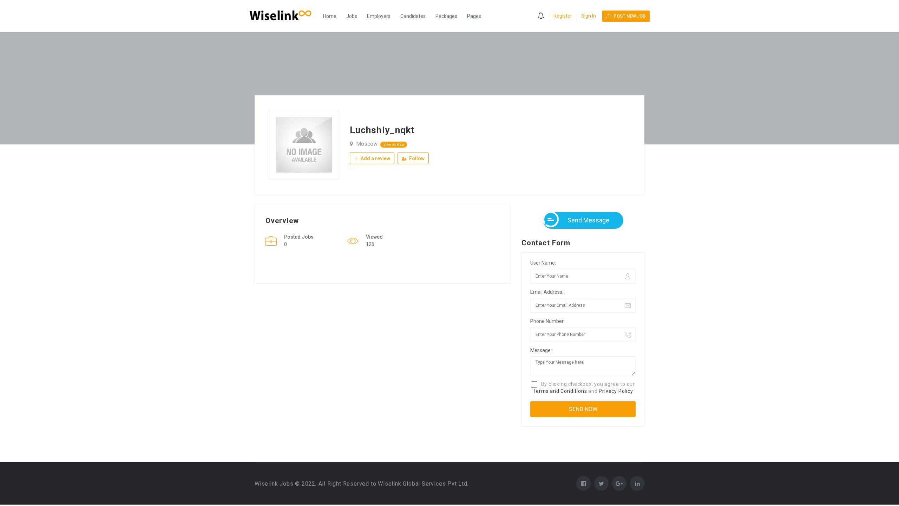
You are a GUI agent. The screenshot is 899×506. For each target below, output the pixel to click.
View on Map (393, 145)
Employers (379, 16)
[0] (540, 16)
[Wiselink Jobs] (284, 16)
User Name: (543, 263)
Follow (416, 158)
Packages (446, 16)
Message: (541, 350)
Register (562, 16)
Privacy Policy (616, 391)
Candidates (413, 16)
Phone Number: (547, 321)
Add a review (375, 158)
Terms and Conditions (560, 391)
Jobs (351, 16)
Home (329, 16)
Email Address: (546, 292)
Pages (474, 16)
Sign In (588, 16)
